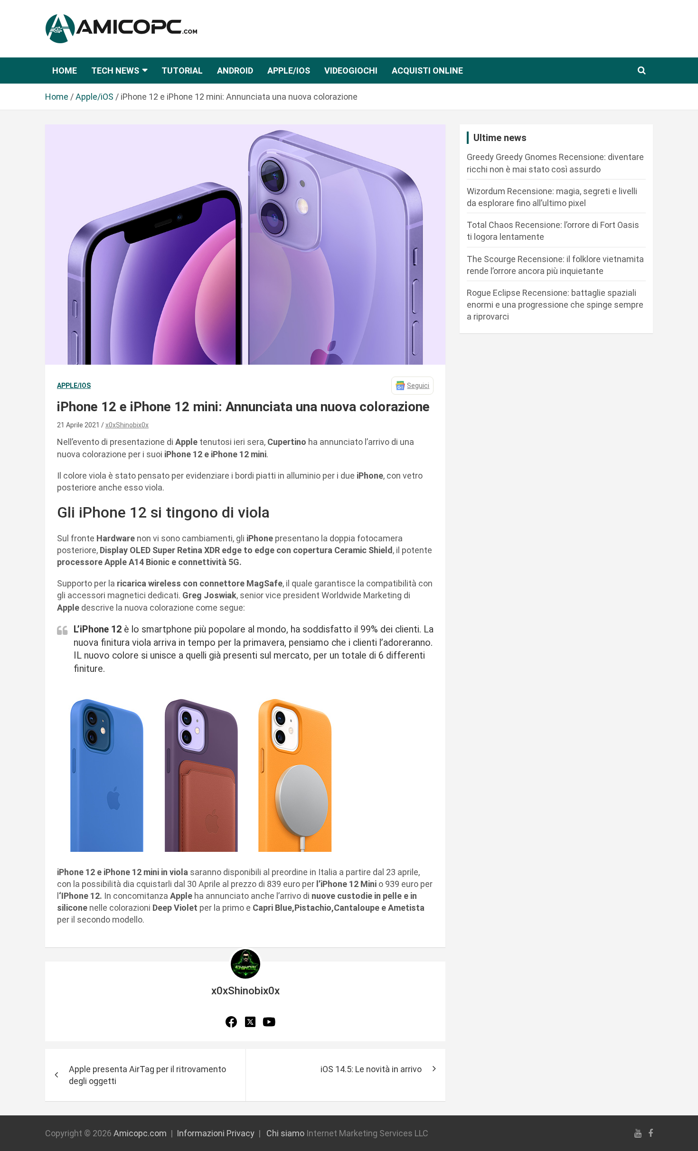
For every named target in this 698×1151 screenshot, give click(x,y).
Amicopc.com (140, 1133)
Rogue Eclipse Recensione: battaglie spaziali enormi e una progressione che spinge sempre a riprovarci (555, 304)
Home (64, 70)
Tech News (115, 70)
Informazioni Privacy (216, 1133)
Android (235, 70)
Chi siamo (285, 1133)
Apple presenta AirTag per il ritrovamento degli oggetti (147, 1075)
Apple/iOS (288, 70)
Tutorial (182, 70)
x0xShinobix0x (127, 425)
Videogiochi (350, 70)
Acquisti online (427, 70)
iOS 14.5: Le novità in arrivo (371, 1069)
